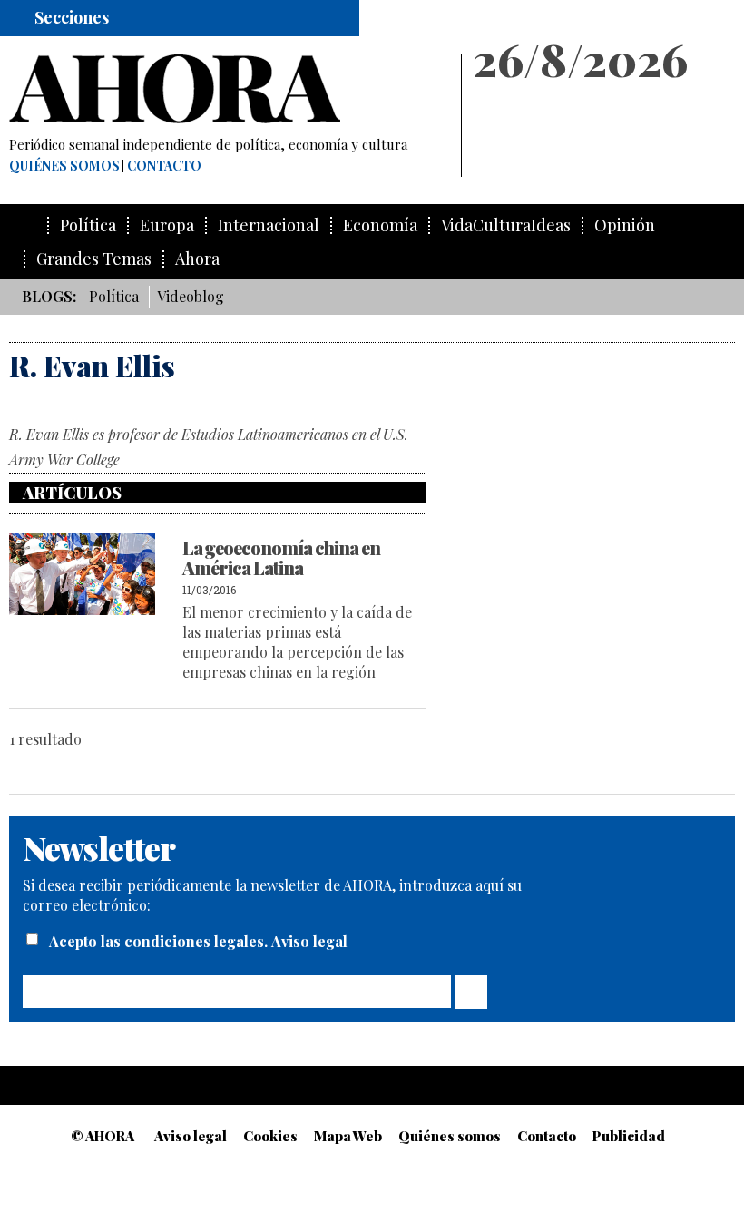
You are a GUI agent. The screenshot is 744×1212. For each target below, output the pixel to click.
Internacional (268, 225)
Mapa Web (348, 1136)
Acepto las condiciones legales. (160, 941)
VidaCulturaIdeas (506, 225)
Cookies (270, 1136)
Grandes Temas (94, 259)
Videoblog (190, 296)
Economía (380, 225)
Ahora (197, 259)
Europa (167, 225)
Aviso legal (309, 941)
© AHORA (102, 1136)
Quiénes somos (64, 166)
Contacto (164, 166)
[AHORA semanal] (227, 88)
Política (88, 225)
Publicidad (628, 1136)
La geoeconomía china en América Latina (281, 557)
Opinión (624, 225)
